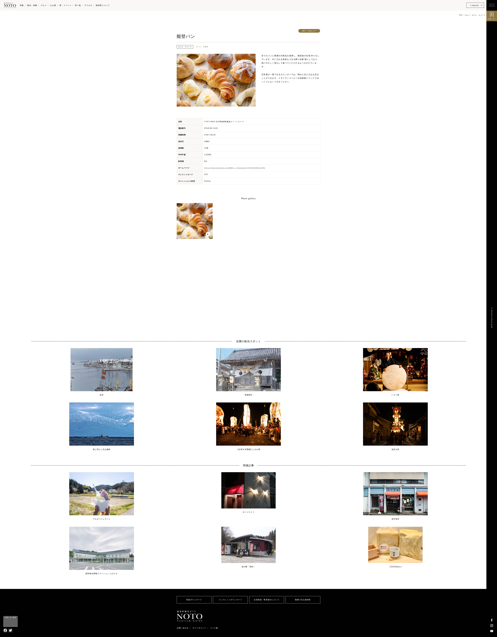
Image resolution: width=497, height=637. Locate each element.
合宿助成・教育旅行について (266, 600)
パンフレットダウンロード (230, 600)
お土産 (53, 5)
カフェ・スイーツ (185, 47)
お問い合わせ (182, 628)
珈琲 (206, 47)
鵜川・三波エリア (309, 31)
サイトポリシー (199, 628)
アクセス (88, 5)
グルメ (44, 5)
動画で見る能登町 (303, 600)
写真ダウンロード (194, 600)
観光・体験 (32, 5)
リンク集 (214, 628)
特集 (22, 5)
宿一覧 (78, 5)
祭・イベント (65, 5)
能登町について (102, 5)
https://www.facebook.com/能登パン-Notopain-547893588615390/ (234, 168)
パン (200, 47)
